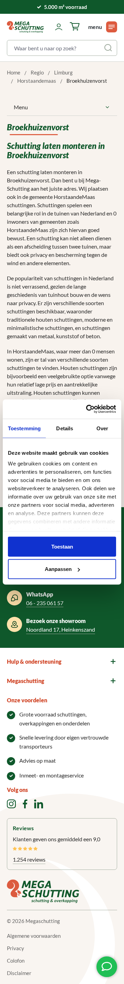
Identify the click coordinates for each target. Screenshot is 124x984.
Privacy (15, 948)
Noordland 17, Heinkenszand (60, 629)
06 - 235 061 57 (44, 603)
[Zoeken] (109, 48)
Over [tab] (102, 428)
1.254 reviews (29, 859)
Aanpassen (58, 569)
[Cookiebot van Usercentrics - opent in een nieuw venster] (87, 409)
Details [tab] (64, 428)
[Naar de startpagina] (25, 27)
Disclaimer (19, 973)
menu (95, 26)
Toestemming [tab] (24, 428)
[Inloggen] (59, 26)
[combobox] (54, 48)
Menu (21, 107)
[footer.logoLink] (43, 890)
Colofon (15, 960)
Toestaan (62, 546)
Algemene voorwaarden (34, 936)
